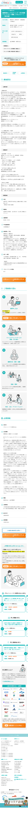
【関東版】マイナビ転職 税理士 (7, 753)
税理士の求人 (4, 777)
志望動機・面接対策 (5, 767)
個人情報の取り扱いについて (20, 780)
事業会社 (16, 744)
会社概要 (2, 792)
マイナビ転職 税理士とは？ (7, 741)
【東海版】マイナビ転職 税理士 (7, 756)
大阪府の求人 (4, 785)
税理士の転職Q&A (5, 772)
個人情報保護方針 (10, 793)
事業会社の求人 (4, 782)
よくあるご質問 (4, 748)
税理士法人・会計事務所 (19, 741)
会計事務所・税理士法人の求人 (7, 780)
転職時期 (3, 766)
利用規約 (16, 777)
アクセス (7, 792)
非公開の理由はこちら (8, 681)
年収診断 (16, 769)
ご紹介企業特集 (18, 763)
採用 (20, 792)
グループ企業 (3, 793)
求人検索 (21, 5)
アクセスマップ (4, 751)
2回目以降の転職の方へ (6, 744)
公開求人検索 (4, 775)
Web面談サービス (5, 750)
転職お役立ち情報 (18, 759)
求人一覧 (26, 5)
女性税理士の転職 (5, 763)
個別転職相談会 (18, 767)
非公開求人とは (4, 747)
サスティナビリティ (14, 792)
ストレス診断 (17, 772)
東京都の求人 (4, 783)
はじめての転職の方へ (6, 742)
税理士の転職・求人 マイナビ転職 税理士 (9, 5)
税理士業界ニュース (18, 766)
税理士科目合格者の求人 (6, 779)
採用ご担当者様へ (18, 775)
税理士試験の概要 (18, 761)
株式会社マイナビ (14, 789)
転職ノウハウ (4, 759)
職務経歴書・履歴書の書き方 (7, 769)
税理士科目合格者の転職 (6, 761)
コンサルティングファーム (19, 742)
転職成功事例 (4, 770)
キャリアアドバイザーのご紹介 (7, 745)
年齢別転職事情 (18, 764)
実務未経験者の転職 (5, 764)
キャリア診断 (17, 770)
